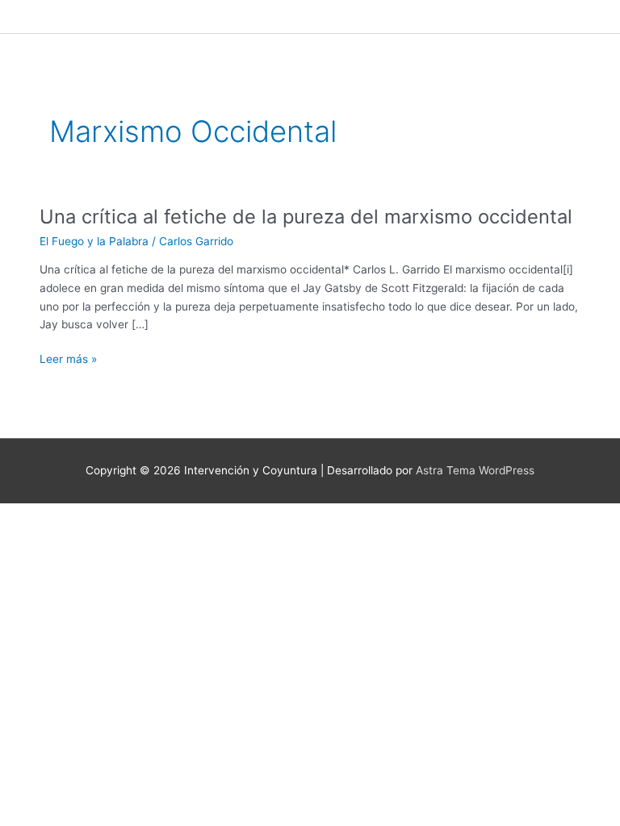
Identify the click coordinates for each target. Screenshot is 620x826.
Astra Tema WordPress (475, 470)
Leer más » (68, 359)
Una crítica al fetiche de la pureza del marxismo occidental (306, 216)
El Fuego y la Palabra (94, 241)
